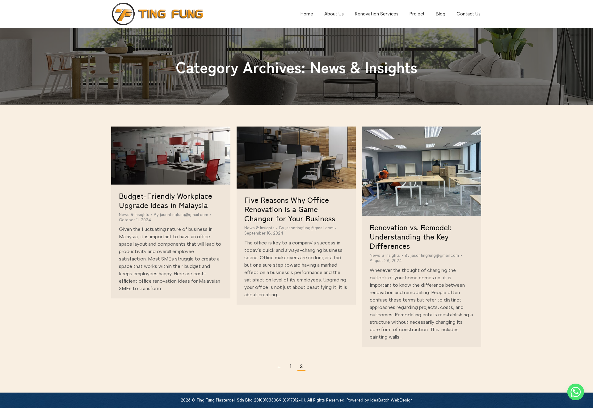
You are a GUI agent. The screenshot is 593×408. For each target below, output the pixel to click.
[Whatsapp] (575, 392)
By (181, 214)
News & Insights (134, 214)
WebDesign (402, 400)
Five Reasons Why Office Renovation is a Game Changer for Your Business (289, 208)
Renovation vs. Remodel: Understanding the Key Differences (410, 236)
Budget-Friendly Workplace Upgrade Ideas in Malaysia (165, 200)
